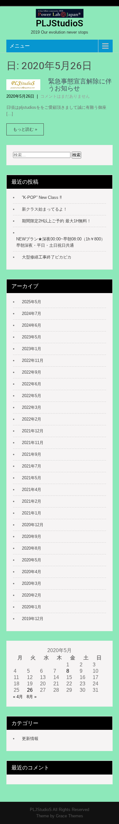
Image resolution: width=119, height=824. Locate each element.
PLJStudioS (59, 23)
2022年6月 (31, 384)
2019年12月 (32, 618)
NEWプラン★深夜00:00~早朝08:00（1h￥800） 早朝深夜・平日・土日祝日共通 (61, 242)
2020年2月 (31, 595)
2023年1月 (31, 348)
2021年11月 (32, 442)
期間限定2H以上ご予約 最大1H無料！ (56, 221)
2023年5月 (31, 337)
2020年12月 (32, 524)
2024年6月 (31, 325)
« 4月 (18, 696)
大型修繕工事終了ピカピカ (46, 257)
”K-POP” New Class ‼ (42, 197)
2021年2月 (31, 501)
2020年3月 (31, 583)
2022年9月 (31, 372)
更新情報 (30, 738)
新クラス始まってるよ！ (44, 209)
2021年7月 (31, 466)
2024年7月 (31, 313)
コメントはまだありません (65, 96)
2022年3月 (31, 407)
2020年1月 (31, 607)
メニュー (20, 46)
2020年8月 (31, 548)
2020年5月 (31, 560)
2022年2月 (31, 419)
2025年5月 (31, 301)
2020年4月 (31, 571)
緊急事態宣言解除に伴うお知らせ (80, 84)
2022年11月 (32, 360)
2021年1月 (31, 513)
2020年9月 (31, 536)
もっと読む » (25, 129)
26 (30, 690)
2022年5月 (31, 395)
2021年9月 (31, 454)
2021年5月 (31, 477)
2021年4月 (31, 489)
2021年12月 (32, 430)
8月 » (31, 696)
